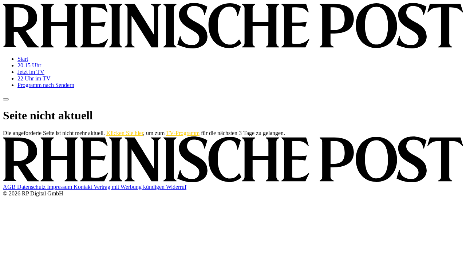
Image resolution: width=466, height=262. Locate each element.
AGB (10, 187)
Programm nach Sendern (45, 85)
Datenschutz (32, 187)
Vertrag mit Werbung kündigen (130, 187)
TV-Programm (183, 133)
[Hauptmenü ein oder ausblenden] (6, 99)
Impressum (60, 187)
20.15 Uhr (29, 65)
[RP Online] (233, 46)
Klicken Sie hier (124, 133)
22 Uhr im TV (34, 78)
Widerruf (176, 187)
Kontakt (84, 187)
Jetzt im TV (30, 72)
